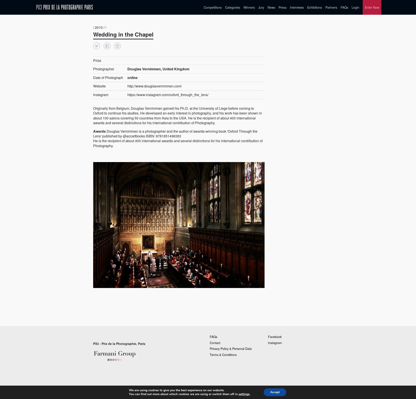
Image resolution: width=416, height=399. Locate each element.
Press (282, 7)
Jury (261, 7)
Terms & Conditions (223, 354)
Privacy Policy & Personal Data (231, 348)
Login (355, 7)
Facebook (275, 337)
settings (244, 394)
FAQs (344, 7)
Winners (249, 7)
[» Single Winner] (64, 7)
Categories (232, 7)
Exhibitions (314, 7)
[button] (96, 45)
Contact (215, 343)
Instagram (275, 343)
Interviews (297, 7)
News (271, 7)
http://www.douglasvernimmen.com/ (154, 86)
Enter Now (372, 7)
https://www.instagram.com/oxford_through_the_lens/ (167, 94)
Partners (331, 7)
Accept (275, 392)
